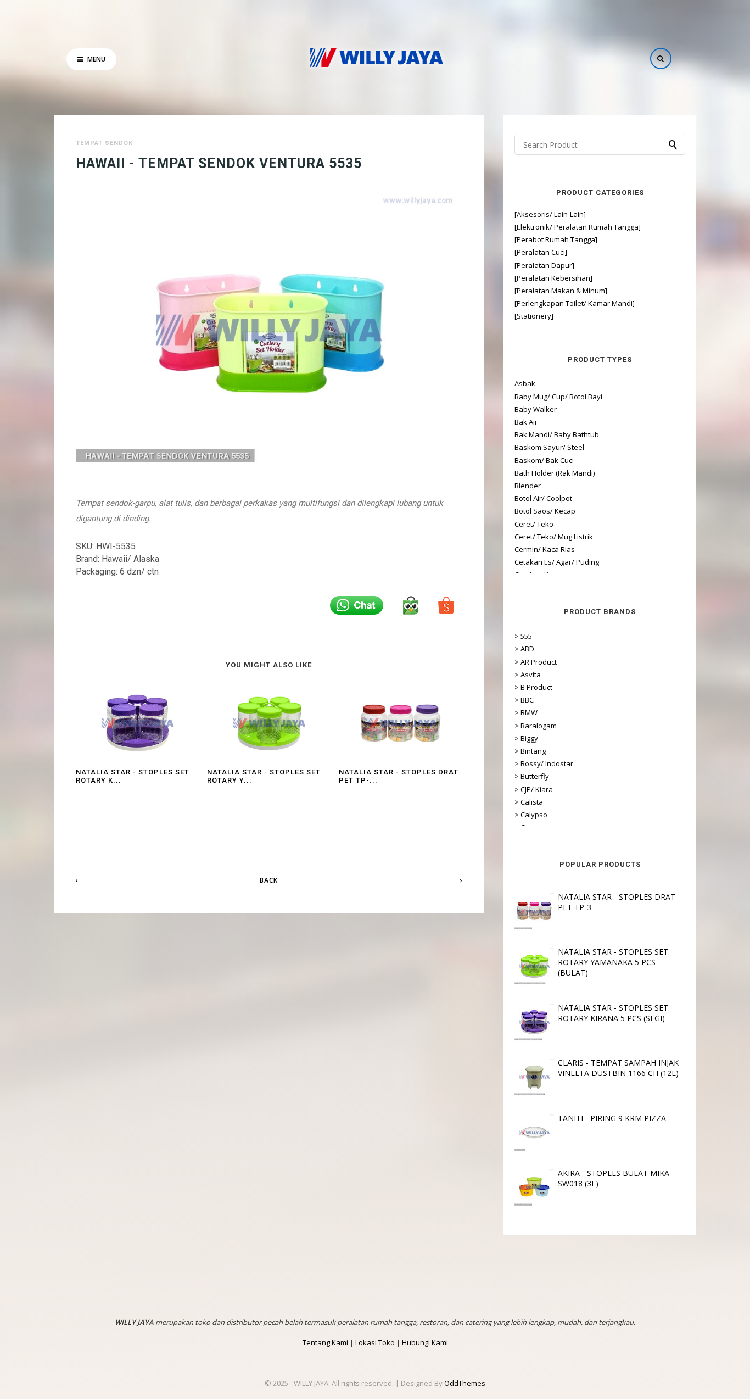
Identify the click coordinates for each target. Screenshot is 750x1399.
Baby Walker (535, 409)
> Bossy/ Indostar (543, 763)
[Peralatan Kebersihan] (553, 278)
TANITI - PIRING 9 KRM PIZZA (612, 1118)
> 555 (523, 636)
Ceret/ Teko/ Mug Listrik (553, 537)
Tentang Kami (325, 1342)
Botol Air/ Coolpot (543, 498)
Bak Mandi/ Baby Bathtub (556, 434)
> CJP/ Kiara (533, 789)
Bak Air (526, 422)
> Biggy (526, 738)
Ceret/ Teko (533, 524)
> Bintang (530, 751)
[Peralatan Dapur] (544, 265)
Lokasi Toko (375, 1342)
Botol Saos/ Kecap (544, 511)
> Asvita (527, 674)
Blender (527, 486)
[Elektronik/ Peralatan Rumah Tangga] (577, 227)
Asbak (524, 383)
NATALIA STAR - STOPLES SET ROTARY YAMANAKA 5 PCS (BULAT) (613, 962)
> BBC (524, 700)
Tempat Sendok (104, 143)
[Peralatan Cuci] (540, 252)
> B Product (533, 687)
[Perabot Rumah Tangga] (555, 239)
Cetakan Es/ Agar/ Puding (556, 562)
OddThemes (464, 1383)
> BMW (526, 712)
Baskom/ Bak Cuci (544, 460)
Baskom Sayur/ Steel (549, 447)
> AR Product (535, 662)
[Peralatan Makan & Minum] (560, 291)
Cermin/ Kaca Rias (544, 549)
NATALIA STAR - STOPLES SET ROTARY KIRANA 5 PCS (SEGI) (613, 1012)
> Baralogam (535, 726)
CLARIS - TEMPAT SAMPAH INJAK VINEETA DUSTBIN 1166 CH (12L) (618, 1067)
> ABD (524, 649)
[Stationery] (533, 316)
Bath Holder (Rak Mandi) (554, 473)
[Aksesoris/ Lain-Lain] (550, 214)
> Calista (528, 802)
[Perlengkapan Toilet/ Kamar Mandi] (574, 303)
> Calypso (530, 815)
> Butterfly (531, 776)
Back (269, 880)
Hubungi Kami (425, 1342)
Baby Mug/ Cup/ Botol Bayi (558, 397)
